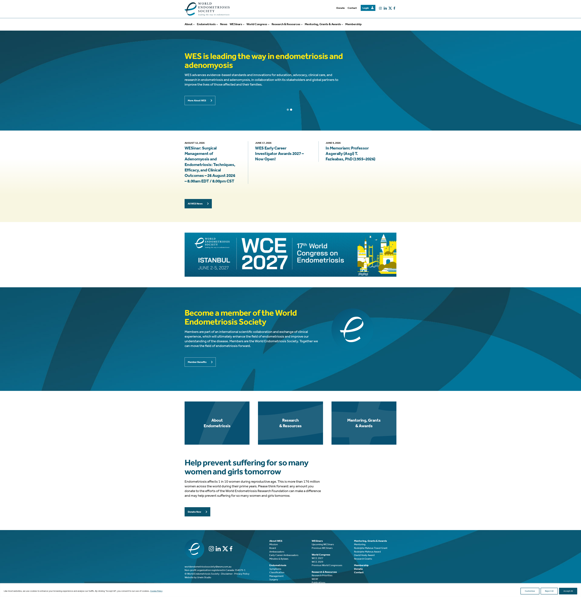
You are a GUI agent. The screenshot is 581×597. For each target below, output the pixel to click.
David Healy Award (364, 555)
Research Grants (363, 558)
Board (272, 547)
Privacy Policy (241, 573)
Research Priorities (322, 575)
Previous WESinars (322, 547)
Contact (352, 7)
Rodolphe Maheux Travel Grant (370, 547)
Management (276, 575)
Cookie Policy (156, 591)
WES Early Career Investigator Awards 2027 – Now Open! (279, 154)
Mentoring (359, 544)
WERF (315, 578)
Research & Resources (290, 423)
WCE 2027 (317, 558)
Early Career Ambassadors (283, 555)
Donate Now (194, 511)
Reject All (549, 591)
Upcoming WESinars (323, 544)
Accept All (568, 591)
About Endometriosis (217, 423)
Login (366, 7)
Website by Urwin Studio (198, 577)
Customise (530, 591)
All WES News (195, 203)
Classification (276, 572)
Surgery (273, 579)
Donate (340, 7)
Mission (273, 544)
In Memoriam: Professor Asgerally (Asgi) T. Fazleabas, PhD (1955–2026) (350, 154)
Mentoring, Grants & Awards (364, 423)
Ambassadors (276, 551)
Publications (318, 582)
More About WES (197, 100)
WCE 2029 (317, 561)
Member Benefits (197, 362)
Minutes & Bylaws (278, 558)
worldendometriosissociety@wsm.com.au (208, 566)
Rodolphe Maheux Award (367, 551)
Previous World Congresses (327, 565)
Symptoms (275, 568)
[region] (290, 590)
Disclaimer (227, 573)
